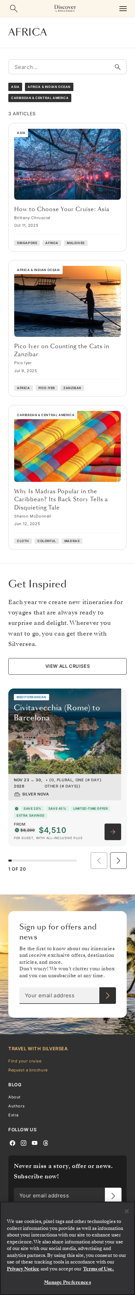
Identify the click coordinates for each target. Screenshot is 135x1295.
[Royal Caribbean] (67, 4)
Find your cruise (25, 1070)
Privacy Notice (23, 1269)
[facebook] (12, 1152)
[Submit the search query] (117, 76)
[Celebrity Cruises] (95, 4)
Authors (16, 1115)
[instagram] (23, 1152)
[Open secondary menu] (123, 18)
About (14, 1106)
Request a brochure (28, 1079)
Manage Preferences (67, 1282)
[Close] (126, 1211)
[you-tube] (34, 1152)
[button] (118, 870)
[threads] (46, 1152)
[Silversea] (39, 4)
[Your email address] (107, 1005)
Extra (13, 1124)
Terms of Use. (98, 1269)
